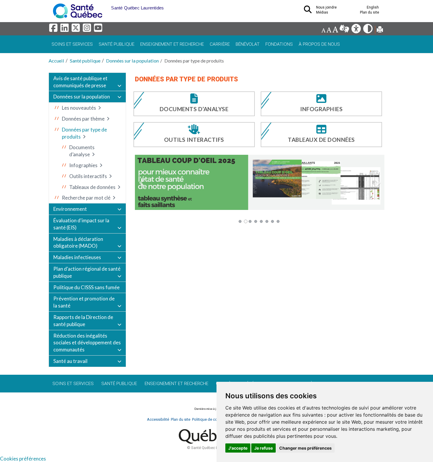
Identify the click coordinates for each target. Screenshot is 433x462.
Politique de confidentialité (214, 419)
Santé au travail (70, 361)
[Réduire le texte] (323, 30)
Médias (322, 12)
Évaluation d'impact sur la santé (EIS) (81, 224)
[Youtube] (98, 29)
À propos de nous (319, 44)
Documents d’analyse (82, 150)
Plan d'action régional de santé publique (86, 272)
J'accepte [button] (237, 448)
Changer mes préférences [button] (305, 448)
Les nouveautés (79, 108)
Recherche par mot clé (86, 198)
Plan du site (369, 12)
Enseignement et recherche (172, 44)
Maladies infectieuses (77, 257)
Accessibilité (158, 419)
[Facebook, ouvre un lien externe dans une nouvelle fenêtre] (54, 29)
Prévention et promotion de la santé (84, 302)
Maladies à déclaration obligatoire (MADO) (78, 242)
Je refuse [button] (263, 448)
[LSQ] (345, 30)
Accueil (56, 60)
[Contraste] (368, 30)
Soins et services (72, 44)
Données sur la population (132, 60)
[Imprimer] (380, 30)
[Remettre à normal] (328, 30)
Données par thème (83, 119)
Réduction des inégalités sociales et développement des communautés (87, 343)
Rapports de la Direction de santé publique (83, 320)
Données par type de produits (84, 133)
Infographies (83, 165)
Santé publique (116, 44)
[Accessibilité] (356, 30)
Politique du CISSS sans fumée (86, 287)
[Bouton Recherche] (106, 6)
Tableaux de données (92, 187)
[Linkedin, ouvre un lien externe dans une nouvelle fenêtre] (65, 29)
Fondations (279, 44)
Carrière (220, 44)
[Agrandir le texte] (335, 30)
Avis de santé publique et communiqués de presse (80, 81)
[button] (142, 182)
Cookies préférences (23, 459)
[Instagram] (87, 29)
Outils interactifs (88, 176)
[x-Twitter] (76, 29)
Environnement (70, 209)
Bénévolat (248, 44)
